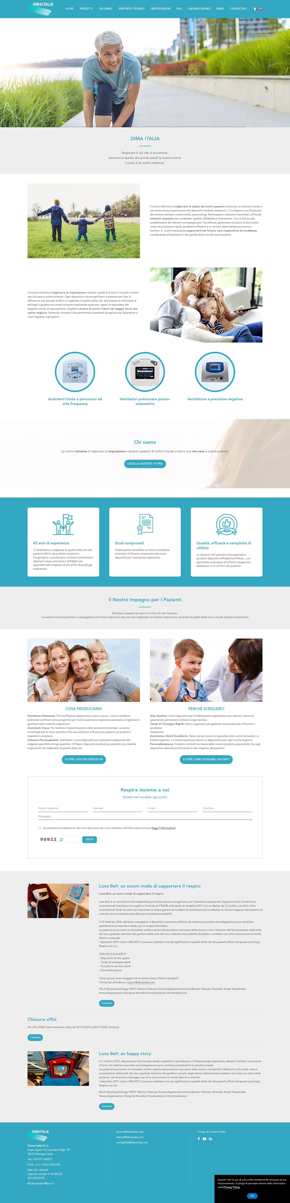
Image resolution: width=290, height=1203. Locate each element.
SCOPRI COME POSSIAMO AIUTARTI (206, 759)
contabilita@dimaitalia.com (132, 1142)
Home (70, 9)
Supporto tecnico (131, 9)
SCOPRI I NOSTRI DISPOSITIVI (84, 759)
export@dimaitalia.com (141, 982)
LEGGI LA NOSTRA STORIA (145, 464)
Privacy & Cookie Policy (212, 1132)
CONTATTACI (238, 9)
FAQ (179, 9)
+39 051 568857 (42, 1159)
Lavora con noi (199, 9)
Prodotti (86, 9)
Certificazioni (161, 9)
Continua (107, 1003)
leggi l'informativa (163, 828)
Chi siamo (105, 9)
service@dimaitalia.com (130, 1132)
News (220, 9)
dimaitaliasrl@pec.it (42, 1183)
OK (252, 1195)
